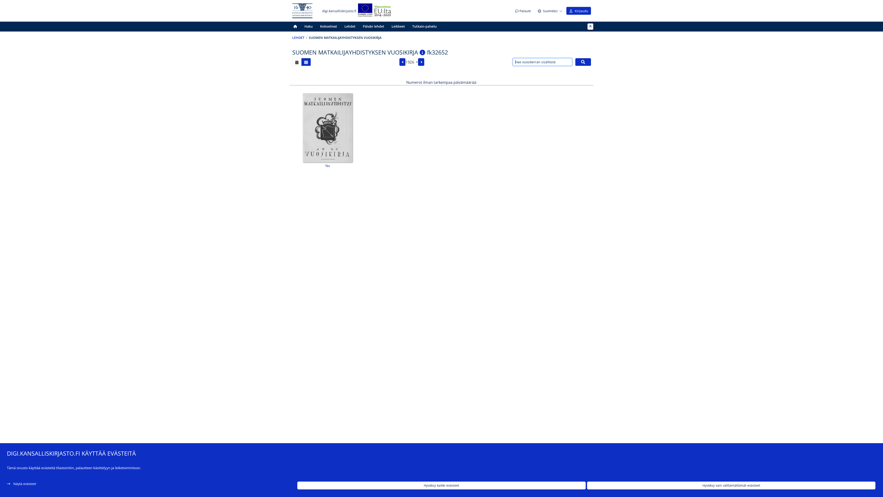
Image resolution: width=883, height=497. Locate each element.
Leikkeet (398, 26)
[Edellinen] (402, 62)
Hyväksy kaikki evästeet (441, 485)
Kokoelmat (328, 26)
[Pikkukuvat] (306, 62)
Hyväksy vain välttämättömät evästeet (731, 485)
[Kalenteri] (296, 62)
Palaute (525, 11)
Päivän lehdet (373, 26)
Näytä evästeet (24, 484)
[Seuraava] (421, 62)
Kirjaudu (580, 11)
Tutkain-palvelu (424, 26)
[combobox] (411, 62)
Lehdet (349, 26)
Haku (308, 26)
